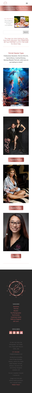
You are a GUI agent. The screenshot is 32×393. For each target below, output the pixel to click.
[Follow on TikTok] (21, 332)
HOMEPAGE (25, 40)
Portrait (16, 308)
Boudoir (16, 311)
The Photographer (16, 313)
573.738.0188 (15, 352)
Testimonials (16, 315)
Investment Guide (16, 317)
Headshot (16, 256)
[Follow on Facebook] (10, 332)
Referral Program (16, 319)
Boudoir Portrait (16, 208)
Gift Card (16, 321)
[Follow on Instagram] (14, 332)
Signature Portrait (16, 160)
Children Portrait (16, 111)
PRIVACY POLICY (16, 384)
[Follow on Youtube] (17, 332)
